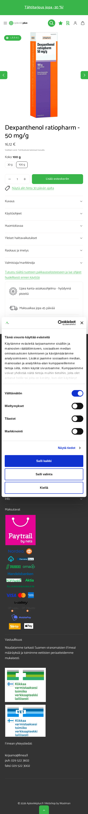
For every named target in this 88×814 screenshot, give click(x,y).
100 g (22, 164)
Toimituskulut (23, 150)
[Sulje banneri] (81, 322)
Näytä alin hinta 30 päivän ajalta (33, 188)
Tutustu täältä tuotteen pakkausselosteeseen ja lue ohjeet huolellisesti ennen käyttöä (43, 274)
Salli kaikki (44, 461)
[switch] (77, 406)
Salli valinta (44, 474)
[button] (5, 23)
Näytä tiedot (66, 448)
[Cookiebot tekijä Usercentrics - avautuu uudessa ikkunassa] (58, 322)
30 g (10, 164)
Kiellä (44, 487)
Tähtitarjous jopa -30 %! (44, 7)
